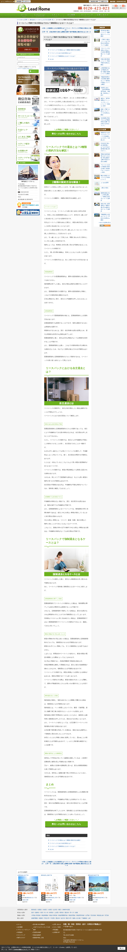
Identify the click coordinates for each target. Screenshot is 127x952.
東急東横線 (45, 915)
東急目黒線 (72, 915)
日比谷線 (93, 915)
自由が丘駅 (25, 900)
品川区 (55, 909)
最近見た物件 (94, 1)
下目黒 (78, 897)
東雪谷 (51, 912)
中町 (102, 897)
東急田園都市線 (62, 915)
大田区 (50, 909)
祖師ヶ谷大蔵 (76, 918)
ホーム (24, 15)
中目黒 (52, 918)
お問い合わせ (103, 15)
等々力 (72, 912)
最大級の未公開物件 (39, 924)
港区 (59, 909)
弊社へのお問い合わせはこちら (66, 134)
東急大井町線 (53, 915)
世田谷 (62, 912)
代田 (41, 912)
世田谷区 (52, 897)
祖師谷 (37, 912)
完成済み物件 (37, 932)
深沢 (32, 912)
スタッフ (56, 15)
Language (40, 15)
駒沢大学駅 (49, 900)
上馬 (55, 897)
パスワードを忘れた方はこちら (25, 68)
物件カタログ (21, 937)
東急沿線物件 (37, 935)
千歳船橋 (84, 918)
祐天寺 (63, 918)
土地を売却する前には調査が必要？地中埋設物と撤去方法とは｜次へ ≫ (70, 32)
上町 (89, 918)
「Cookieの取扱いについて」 (20, 949)
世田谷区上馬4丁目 (46, 875)
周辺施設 (55, 929)
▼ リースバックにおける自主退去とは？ (60, 53)
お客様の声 (56, 932)
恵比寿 (67, 912)
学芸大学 (46, 918)
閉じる (122, 948)
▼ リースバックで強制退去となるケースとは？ (62, 56)
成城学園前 (34, 918)
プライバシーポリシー (23, 929)
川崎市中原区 (66, 909)
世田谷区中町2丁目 (93, 875)
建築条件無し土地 (38, 937)
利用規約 (20, 932)
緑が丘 (31, 897)
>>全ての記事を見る (105, 222)
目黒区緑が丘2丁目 (22, 875)
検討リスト (104, 1)
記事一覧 (45, 32)
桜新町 (41, 918)
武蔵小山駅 (72, 900)
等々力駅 (95, 900)
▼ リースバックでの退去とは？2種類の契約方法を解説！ (64, 50)
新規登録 (19, 1)
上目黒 (56, 912)
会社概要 (71, 15)
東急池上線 (100, 915)
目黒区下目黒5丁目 (70, 875)
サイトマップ (87, 15)
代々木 (46, 912)
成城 (76, 912)
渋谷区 (45, 909)
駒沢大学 (68, 918)
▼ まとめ (51, 59)
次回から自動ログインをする (27, 67)
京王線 (107, 915)
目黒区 (28, 897)
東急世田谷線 (80, 915)
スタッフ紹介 (57, 927)
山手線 (87, 915)
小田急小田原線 (35, 915)
